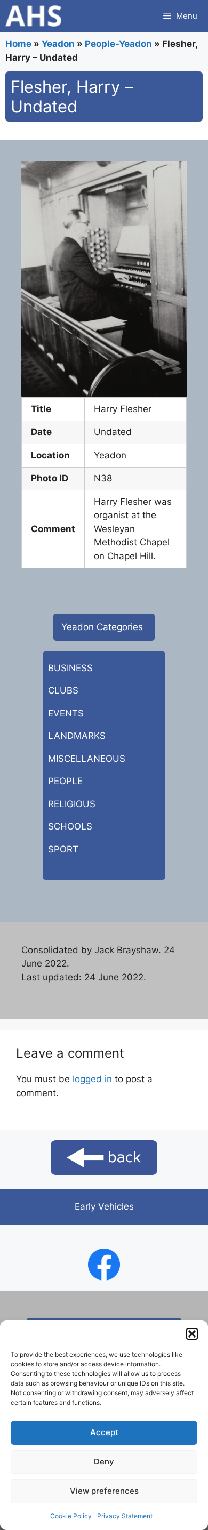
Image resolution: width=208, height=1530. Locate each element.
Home (18, 43)
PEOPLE (65, 781)
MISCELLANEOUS (86, 758)
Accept (104, 1432)
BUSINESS (70, 668)
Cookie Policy (71, 1516)
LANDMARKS (77, 735)
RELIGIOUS (71, 804)
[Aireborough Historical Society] (33, 16)
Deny (104, 1461)
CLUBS (63, 690)
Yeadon (58, 43)
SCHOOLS (70, 826)
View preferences (104, 1491)
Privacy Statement (125, 1516)
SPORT (63, 849)
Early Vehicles (104, 1206)
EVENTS (66, 713)
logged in (92, 1079)
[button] (192, 1333)
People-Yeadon (118, 43)
